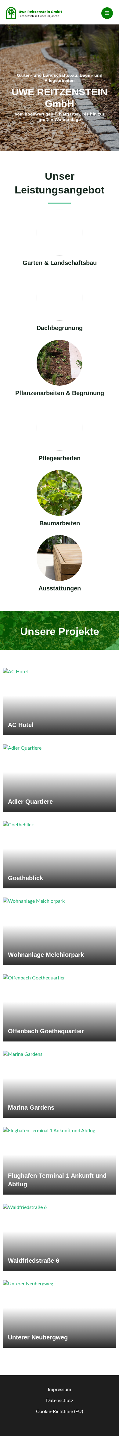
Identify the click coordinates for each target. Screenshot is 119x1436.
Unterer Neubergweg (38, 1337)
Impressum (59, 1389)
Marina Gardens (31, 1107)
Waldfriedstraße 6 (33, 1260)
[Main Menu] (107, 13)
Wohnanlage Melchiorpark (46, 954)
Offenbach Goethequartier (46, 1031)
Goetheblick (25, 878)
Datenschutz (59, 1400)
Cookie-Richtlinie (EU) (59, 1411)
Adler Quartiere (30, 801)
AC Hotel (21, 725)
